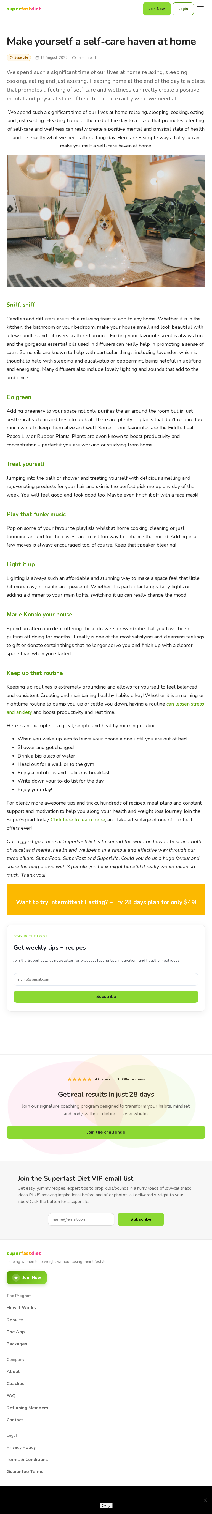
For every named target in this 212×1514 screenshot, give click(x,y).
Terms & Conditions (27, 1460)
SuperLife (21, 58)
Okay (106, 1506)
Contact (15, 1420)
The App (16, 1332)
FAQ (11, 1396)
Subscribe (106, 996)
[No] (205, 1500)
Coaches (16, 1384)
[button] (106, 902)
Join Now (157, 8)
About (13, 1371)
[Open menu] (200, 9)
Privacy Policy (21, 1447)
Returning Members (27, 1408)
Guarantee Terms (25, 1472)
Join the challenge (106, 1132)
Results (15, 1320)
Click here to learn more (78, 819)
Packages (17, 1344)
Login (183, 8)
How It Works (21, 1308)
